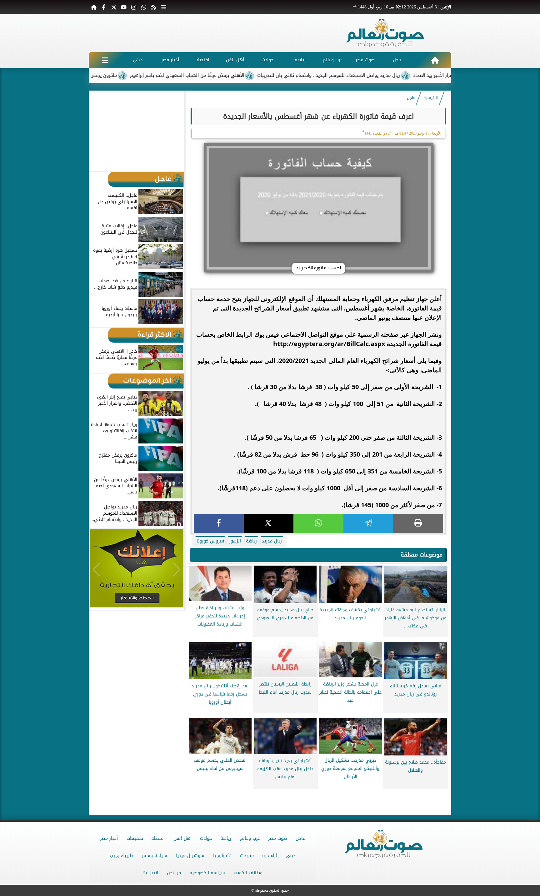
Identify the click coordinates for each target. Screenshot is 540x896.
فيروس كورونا (210, 541)
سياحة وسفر (154, 855)
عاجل (397, 60)
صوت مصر (365, 60)
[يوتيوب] (124, 7)
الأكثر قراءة (155, 335)
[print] (418, 523)
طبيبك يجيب (121, 855)
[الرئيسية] (94, 7)
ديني (137, 60)
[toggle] (105, 60)
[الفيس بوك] (104, 7)
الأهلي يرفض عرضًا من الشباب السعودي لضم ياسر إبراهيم (217, 75)
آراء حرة (269, 855)
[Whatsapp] (144, 7)
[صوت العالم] (385, 33)
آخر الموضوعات (147, 381)
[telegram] (368, 523)
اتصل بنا (150, 873)
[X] (269, 523)
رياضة (300, 60)
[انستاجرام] (134, 7)
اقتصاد (202, 60)
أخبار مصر (170, 60)
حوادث (267, 60)
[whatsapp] (318, 523)
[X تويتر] (114, 7)
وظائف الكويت (248, 873)
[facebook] (219, 523)
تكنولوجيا (222, 855)
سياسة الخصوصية (207, 873)
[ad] (318, 794)
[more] (164, 7)
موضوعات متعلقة (421, 554)
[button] (96, 130)
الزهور (235, 541)
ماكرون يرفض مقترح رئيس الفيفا (114, 75)
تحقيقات (135, 838)
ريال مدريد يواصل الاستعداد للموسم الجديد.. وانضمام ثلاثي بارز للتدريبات (358, 75)
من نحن (174, 873)
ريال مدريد (272, 541)
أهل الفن (235, 60)
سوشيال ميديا (190, 855)
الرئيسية (430, 97)
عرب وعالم (332, 60)
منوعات (247, 855)
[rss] (154, 7)
